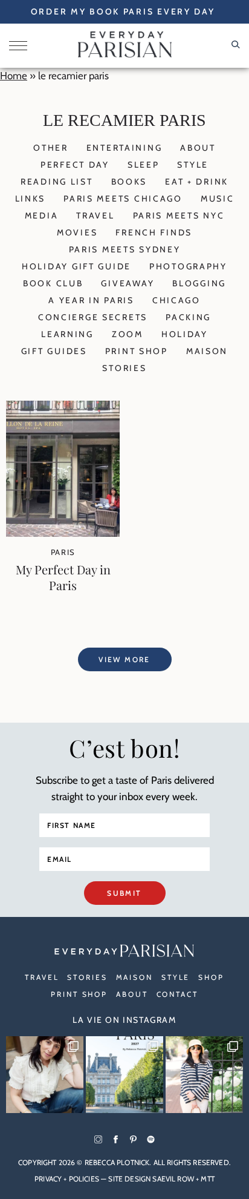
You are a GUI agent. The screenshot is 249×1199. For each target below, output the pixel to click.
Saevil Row (173, 1178)
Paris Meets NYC (179, 215)
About (198, 147)
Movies (77, 232)
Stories (124, 368)
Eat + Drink (196, 181)
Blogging (199, 283)
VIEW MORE (124, 659)
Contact (177, 994)
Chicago (176, 300)
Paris (63, 552)
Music (217, 198)
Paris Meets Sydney (125, 249)
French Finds (153, 232)
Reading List (57, 181)
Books (129, 181)
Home (13, 76)
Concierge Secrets (92, 317)
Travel (95, 215)
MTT (207, 1178)
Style (193, 164)
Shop (211, 977)
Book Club (53, 283)
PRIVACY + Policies (66, 1178)
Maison (207, 351)
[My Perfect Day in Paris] (63, 533)
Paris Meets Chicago (123, 198)
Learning (67, 334)
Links (30, 198)
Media (42, 215)
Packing (188, 317)
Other (50, 147)
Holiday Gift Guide (76, 266)
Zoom (127, 334)
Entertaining (124, 147)
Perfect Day (74, 164)
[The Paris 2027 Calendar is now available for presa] (124, 1075)
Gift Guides (54, 351)
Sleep (144, 164)
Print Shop (136, 351)
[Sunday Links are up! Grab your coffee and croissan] (44, 1075)
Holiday (184, 334)
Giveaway (127, 283)
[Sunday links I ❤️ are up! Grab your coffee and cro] (204, 1075)
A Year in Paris (91, 300)
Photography (188, 266)
